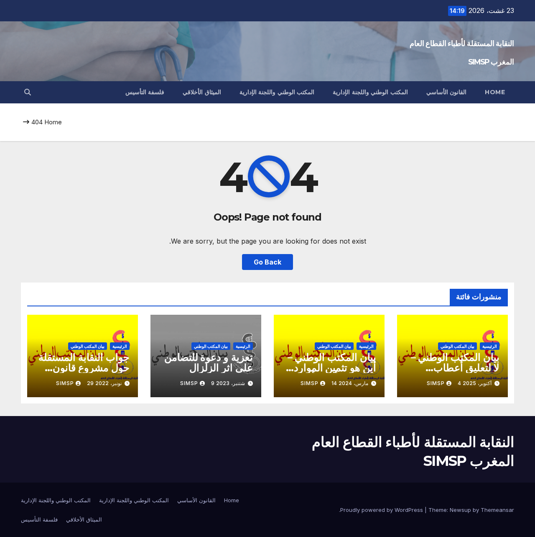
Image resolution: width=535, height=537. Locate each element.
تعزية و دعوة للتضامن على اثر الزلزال (208, 362)
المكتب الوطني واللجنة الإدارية (370, 92)
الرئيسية (489, 346)
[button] (27, 92)
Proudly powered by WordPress (382, 509)
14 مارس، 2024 (349, 383)
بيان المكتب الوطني (457, 346)
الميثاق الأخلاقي (202, 92)
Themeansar (497, 509)
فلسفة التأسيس (145, 92)
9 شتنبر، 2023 (228, 383)
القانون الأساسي (446, 92)
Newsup (460, 509)
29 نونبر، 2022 (104, 383)
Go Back (267, 262)
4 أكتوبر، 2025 (475, 383)
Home (495, 92)
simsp (436, 383)
